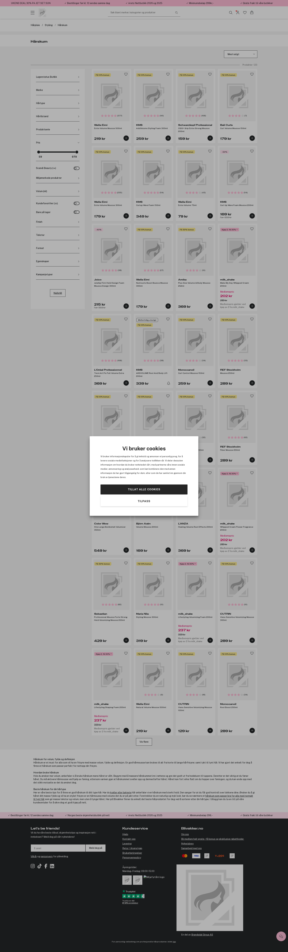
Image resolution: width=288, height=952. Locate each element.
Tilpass (144, 501)
